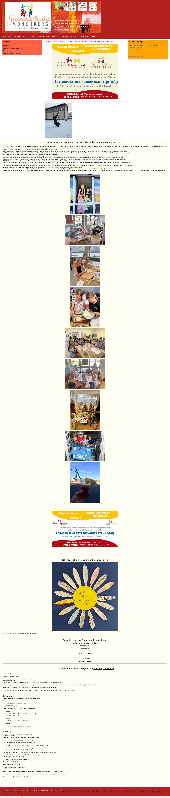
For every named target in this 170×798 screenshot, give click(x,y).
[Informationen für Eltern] (60, 36)
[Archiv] (96, 36)
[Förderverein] (88, 36)
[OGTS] (33, 36)
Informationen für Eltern (52, 36)
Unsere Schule (7, 36)
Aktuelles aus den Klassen (70, 36)
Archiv (93, 36)
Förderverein (84, 36)
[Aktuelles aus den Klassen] (78, 36)
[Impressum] (43, 36)
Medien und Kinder (20, 36)
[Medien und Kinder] (26, 36)
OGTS (31, 36)
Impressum (39, 36)
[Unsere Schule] (12, 36)
